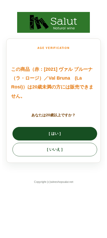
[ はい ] (55, 133)
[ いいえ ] (55, 149)
